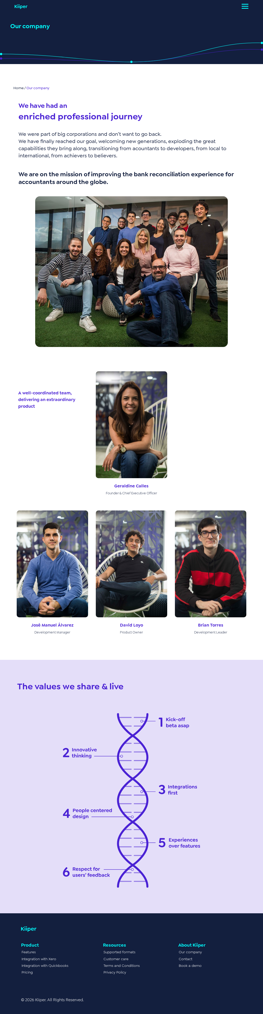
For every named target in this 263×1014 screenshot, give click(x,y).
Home (18, 88)
